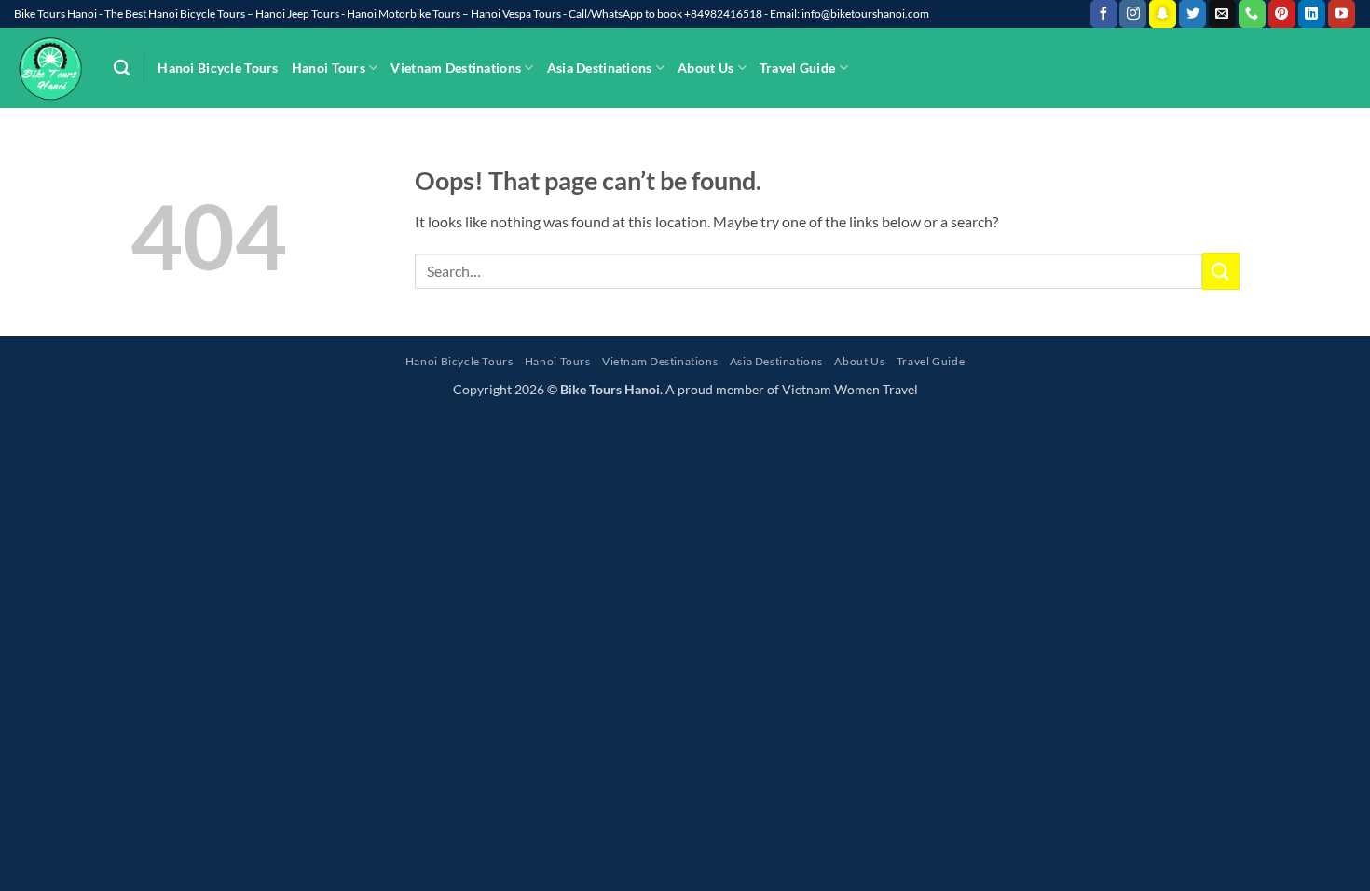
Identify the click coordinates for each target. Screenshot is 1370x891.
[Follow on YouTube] (1341, 14)
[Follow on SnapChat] (1162, 14)
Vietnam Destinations (455, 67)
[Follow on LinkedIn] (1311, 14)
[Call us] (1252, 14)
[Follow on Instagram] (1132, 14)
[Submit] (1221, 271)
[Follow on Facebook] (1103, 14)
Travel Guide (797, 67)
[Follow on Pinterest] (1281, 14)
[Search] (122, 68)
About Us (705, 67)
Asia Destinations (599, 67)
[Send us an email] (1222, 14)
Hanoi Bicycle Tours (218, 67)
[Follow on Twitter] (1192, 14)
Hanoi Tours (328, 67)
